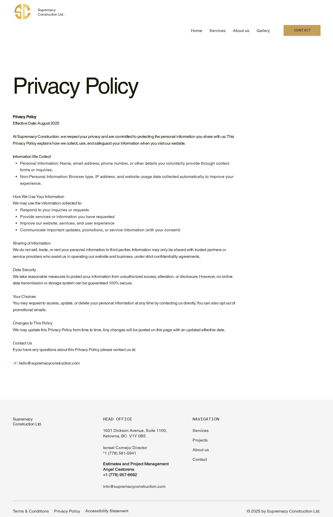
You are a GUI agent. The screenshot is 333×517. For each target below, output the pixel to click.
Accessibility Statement (106, 510)
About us (201, 449)
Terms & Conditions (31, 511)
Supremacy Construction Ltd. (27, 421)
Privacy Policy (67, 511)
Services (201, 430)
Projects (200, 440)
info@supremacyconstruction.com (134, 486)
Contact (200, 459)
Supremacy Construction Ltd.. (51, 12)
